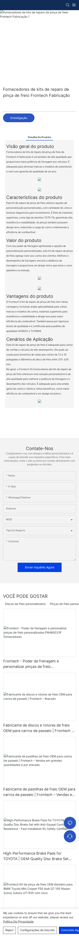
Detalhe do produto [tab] (39, 137)
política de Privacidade (18, 921)
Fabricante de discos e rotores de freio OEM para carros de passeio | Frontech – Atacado (38, 728)
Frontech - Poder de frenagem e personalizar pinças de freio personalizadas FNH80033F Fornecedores (39, 664)
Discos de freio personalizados (25, 604)
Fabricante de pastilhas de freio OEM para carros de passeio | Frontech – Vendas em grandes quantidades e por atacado (39, 792)
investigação (18, 118)
